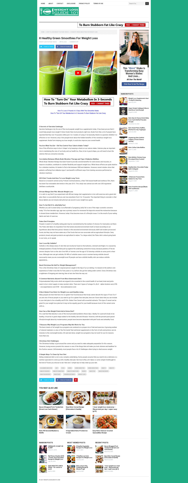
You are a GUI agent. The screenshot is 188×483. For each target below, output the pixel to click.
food (62, 368)
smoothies (57, 374)
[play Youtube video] (78, 73)
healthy (111, 368)
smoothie (92, 371)
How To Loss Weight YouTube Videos (57, 32)
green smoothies (93, 368)
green (69, 368)
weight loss (81, 374)
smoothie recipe (103, 371)
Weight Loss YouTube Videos (48, 42)
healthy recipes (44, 371)
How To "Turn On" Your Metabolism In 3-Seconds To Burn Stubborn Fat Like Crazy (78, 113)
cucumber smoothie (46, 368)
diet (57, 368)
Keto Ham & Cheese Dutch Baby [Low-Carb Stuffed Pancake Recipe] (138, 120)
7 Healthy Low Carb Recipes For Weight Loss (84, 456)
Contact (60, 3)
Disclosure (71, 3)
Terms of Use (98, 3)
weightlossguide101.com (52, 480)
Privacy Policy (84, 3)
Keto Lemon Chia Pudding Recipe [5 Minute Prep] (82, 467)
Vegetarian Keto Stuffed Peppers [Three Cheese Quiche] (136, 139)
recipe (84, 371)
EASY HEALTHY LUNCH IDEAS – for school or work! (55, 467)
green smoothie (79, 368)
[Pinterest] (76, 46)
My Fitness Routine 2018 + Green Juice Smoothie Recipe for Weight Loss (56, 457)
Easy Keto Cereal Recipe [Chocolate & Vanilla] (112, 456)
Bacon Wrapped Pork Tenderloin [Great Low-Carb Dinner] (111, 447)
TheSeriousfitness (69, 374)
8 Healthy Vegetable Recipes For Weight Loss (84, 447)
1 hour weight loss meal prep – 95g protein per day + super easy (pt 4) (105, 409)
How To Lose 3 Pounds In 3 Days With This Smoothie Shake (78, 111)
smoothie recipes (45, 374)
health (104, 368)
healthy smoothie (58, 371)
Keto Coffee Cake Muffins (136, 147)
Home (43, 3)
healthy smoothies (73, 371)
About (50, 3)
